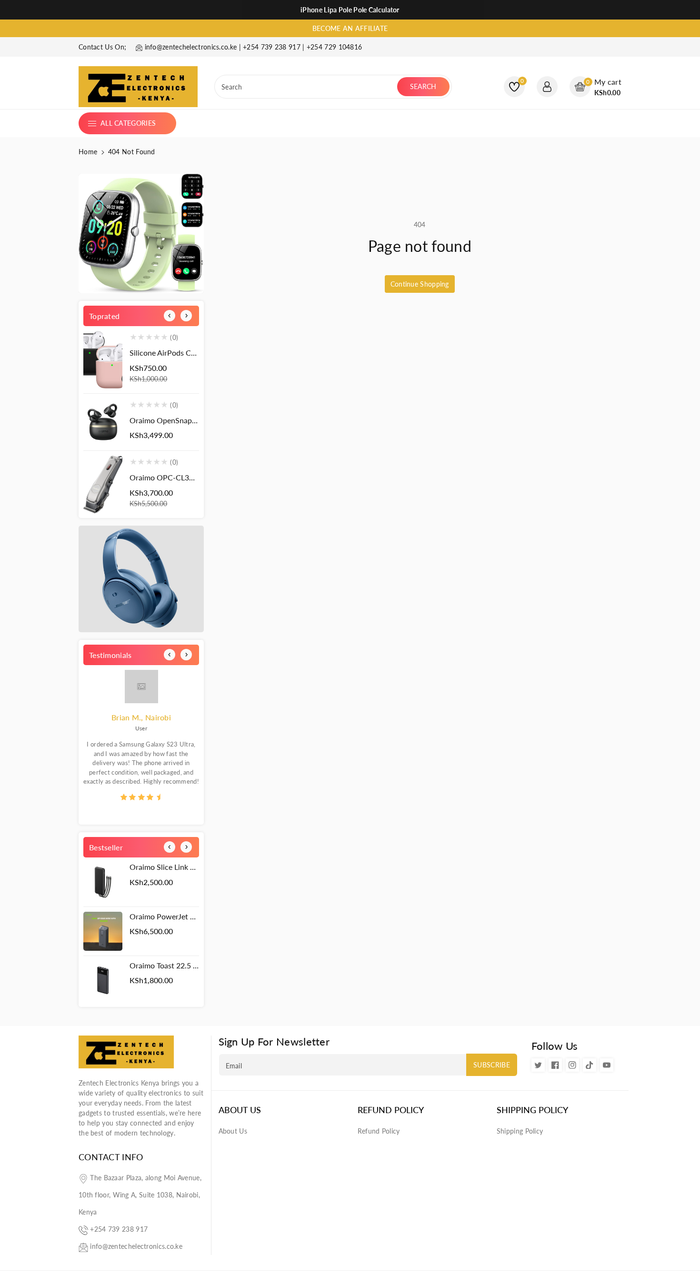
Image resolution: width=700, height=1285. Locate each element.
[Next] (186, 315)
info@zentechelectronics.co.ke (136, 1246)
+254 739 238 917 (119, 1229)
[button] (595, 87)
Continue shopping (419, 284)
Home (88, 152)
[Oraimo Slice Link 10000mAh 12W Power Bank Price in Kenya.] (102, 881)
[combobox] (307, 86)
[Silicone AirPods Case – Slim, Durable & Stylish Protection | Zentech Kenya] (102, 359)
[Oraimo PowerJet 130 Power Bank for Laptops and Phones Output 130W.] (102, 931)
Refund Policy (391, 1110)
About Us (240, 1110)
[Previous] (169, 315)
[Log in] (547, 86)
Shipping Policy (532, 1110)
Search (423, 86)
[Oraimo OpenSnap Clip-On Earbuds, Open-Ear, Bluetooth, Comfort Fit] (102, 422)
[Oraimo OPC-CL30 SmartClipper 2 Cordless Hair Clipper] (102, 484)
